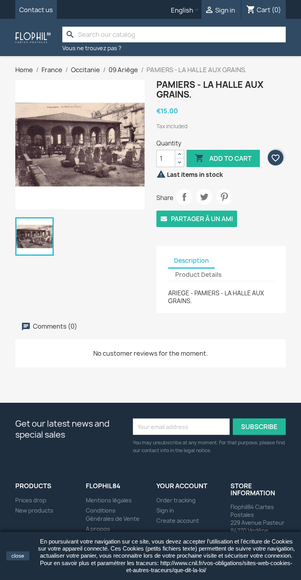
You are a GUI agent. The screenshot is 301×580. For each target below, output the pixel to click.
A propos (98, 529)
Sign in (165, 510)
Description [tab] (191, 260)
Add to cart (223, 158)
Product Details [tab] (198, 275)
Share (184, 197)
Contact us (36, 9)
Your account (181, 486)
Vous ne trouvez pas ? (91, 48)
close (17, 556)
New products (34, 510)
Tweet (204, 197)
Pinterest (224, 197)
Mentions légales (109, 500)
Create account (177, 520)
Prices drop (30, 500)
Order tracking (176, 500)
